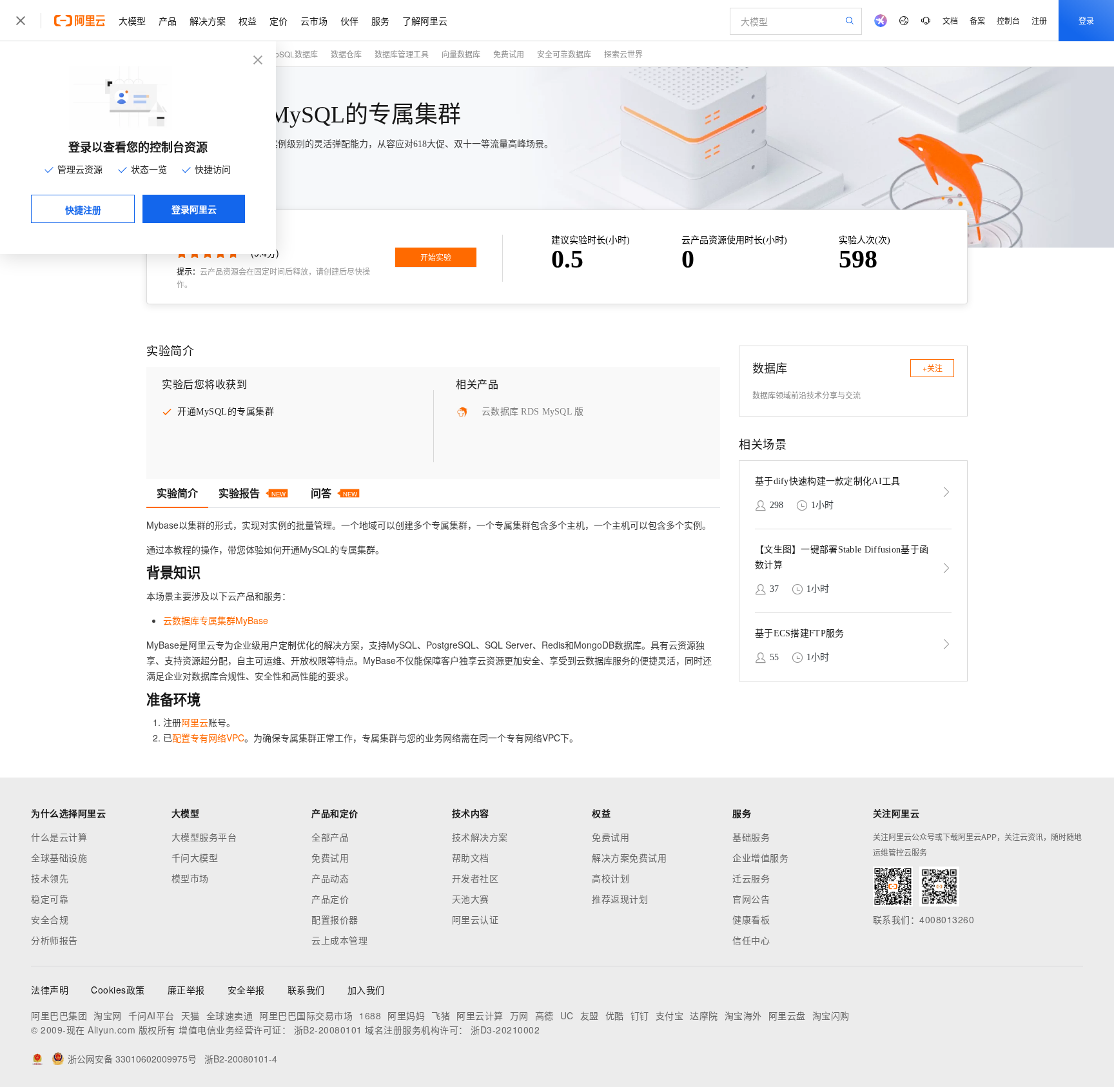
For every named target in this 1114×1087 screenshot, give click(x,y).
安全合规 (49, 919)
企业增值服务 (760, 857)
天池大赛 (470, 898)
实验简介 (177, 492)
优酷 (614, 1015)
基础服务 (751, 836)
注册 (1039, 20)
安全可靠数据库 (564, 53)
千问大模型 (195, 857)
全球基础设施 (59, 857)
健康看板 (751, 919)
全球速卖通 (229, 1015)
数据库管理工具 (402, 53)
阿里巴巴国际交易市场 (306, 1015)
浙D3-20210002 (505, 1029)
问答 (334, 492)
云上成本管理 (339, 940)
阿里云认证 (475, 919)
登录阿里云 (194, 208)
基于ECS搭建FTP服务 (799, 633)
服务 (380, 20)
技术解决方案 (480, 836)
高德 (544, 1015)
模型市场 (190, 878)
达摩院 (704, 1015)
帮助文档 (470, 857)
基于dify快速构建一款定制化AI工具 (828, 481)
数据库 (769, 367)
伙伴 (349, 20)
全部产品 (330, 836)
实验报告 (252, 492)
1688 (370, 1015)
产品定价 (330, 898)
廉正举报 (186, 989)
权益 (248, 20)
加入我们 (366, 989)
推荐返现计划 (620, 898)
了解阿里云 (424, 20)
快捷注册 (83, 209)
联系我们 (306, 989)
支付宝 (670, 1015)
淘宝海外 (743, 1015)
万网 (519, 1015)
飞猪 (440, 1015)
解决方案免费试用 (629, 857)
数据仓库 (346, 53)
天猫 (190, 1015)
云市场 (313, 20)
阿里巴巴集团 (59, 1015)
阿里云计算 (479, 1015)
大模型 (132, 20)
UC (567, 1015)
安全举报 (246, 989)
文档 (950, 20)
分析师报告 (54, 940)
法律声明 (49, 989)
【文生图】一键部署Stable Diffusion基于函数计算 (841, 557)
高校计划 (610, 878)
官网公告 (751, 898)
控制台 (1008, 20)
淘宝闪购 (831, 1015)
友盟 (589, 1015)
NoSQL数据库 (293, 53)
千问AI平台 (151, 1015)
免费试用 (508, 53)
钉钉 (639, 1015)
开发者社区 (475, 878)
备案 (977, 20)
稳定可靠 (49, 898)
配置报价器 (334, 919)
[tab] (177, 493)
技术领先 (49, 878)
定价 (278, 20)
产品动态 (330, 878)
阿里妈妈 (406, 1015)
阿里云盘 (787, 1015)
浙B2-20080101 (328, 1029)
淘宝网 (107, 1015)
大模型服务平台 (204, 836)
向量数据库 (461, 53)
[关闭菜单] (20, 20)
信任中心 (751, 940)
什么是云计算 (59, 836)
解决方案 (208, 20)
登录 (1086, 20)
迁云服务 (751, 878)
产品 (168, 20)
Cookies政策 (118, 989)
